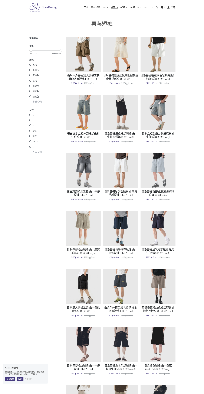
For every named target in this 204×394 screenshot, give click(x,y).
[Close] (138, 161)
